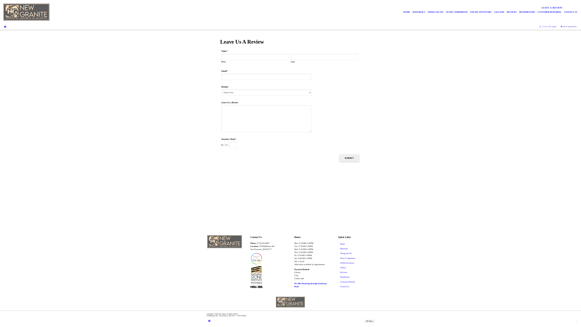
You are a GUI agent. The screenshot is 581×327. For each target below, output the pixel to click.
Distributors (527, 12)
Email (224, 71)
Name (224, 51)
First (223, 62)
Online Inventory (481, 12)
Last (293, 62)
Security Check (228, 139)
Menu (370, 321)
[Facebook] (5, 26)
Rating (225, 87)
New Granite (570, 27)
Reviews (512, 12)
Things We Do (435, 12)
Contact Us (571, 12)
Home (407, 12)
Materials (419, 12)
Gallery (499, 12)
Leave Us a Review (229, 102)
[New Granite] (26, 12)
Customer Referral (549, 12)
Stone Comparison (457, 12)
